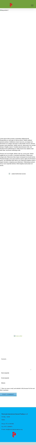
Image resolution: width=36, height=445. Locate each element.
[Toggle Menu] (32, 5)
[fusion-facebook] (15, 438)
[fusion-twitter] (18, 438)
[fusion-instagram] (20, 438)
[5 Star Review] (18, 336)
